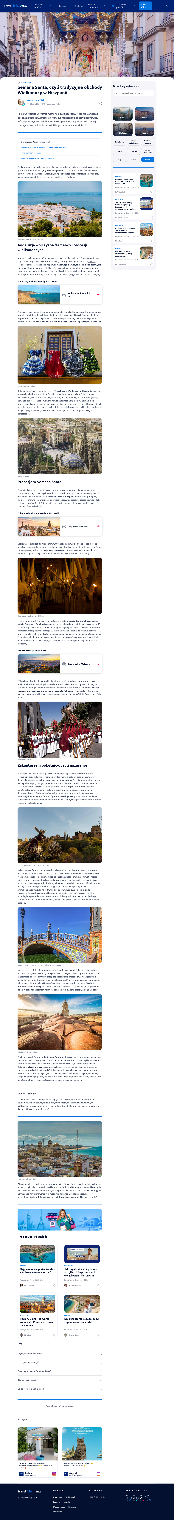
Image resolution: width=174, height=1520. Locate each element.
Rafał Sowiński (29, 1285)
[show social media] (127, 1497)
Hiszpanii (71, 258)
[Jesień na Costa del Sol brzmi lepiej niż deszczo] (38, 1443)
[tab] (60, 1353)
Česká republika (71, 1497)
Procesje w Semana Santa (31, 153)
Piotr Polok (28, 1335)
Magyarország (59, 1506)
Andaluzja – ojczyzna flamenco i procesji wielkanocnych (44, 147)
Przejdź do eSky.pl (97, 1496)
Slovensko (57, 1511)
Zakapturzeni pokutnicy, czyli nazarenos (37, 158)
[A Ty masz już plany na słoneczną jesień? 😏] (82, 1443)
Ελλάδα (56, 1502)
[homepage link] (18, 6)
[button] (43, 5)
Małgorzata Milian (75, 1285)
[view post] (146, 186)
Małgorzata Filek (35, 100)
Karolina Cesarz (74, 1335)
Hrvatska (66, 1502)
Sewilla (91, 261)
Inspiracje (26, 82)
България (57, 1497)
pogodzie (29, 176)
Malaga (21, 264)
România (72, 1506)
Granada (38, 264)
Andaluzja (22, 258)
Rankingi (23, 1265)
